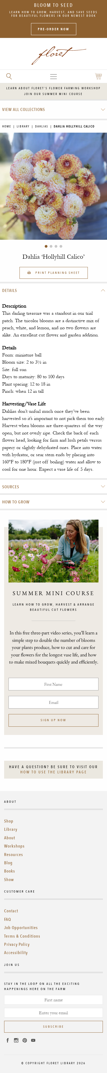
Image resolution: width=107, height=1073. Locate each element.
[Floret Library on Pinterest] (24, 1041)
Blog (8, 863)
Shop (8, 821)
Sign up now (53, 720)
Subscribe (53, 1026)
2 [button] (51, 246)
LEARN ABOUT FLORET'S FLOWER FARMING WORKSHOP (53, 88)
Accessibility (16, 953)
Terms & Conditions (22, 936)
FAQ (7, 919)
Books (9, 871)
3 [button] (56, 246)
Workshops (14, 846)
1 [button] (46, 246)
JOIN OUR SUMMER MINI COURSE (53, 94)
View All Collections (23, 110)
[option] (53, 186)
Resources (13, 855)
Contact (11, 911)
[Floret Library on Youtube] (33, 1041)
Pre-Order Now (53, 29)
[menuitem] (53, 109)
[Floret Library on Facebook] (7, 1041)
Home (6, 126)
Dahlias (41, 126)
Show (9, 880)
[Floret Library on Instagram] (16, 1041)
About (9, 838)
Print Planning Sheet (57, 273)
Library (23, 126)
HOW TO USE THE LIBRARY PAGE (53, 772)
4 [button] (61, 246)
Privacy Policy (17, 944)
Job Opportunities (21, 928)
